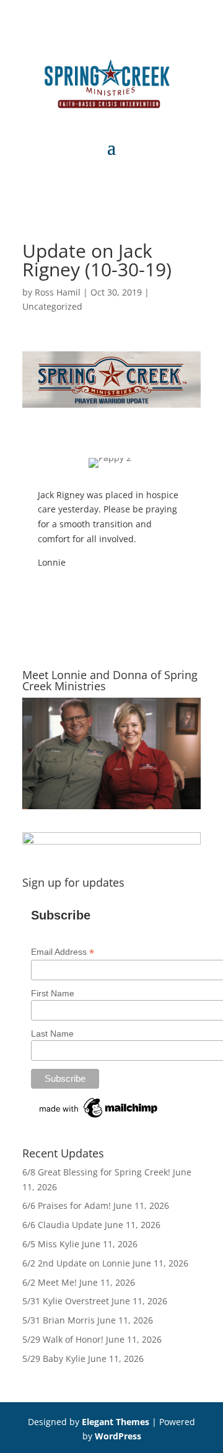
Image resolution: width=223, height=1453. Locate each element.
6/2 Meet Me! (49, 1282)
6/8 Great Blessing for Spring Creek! (96, 1172)
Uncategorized (52, 306)
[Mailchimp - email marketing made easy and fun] (99, 1118)
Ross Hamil (58, 292)
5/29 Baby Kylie (53, 1358)
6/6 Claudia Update (62, 1225)
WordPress (118, 1436)
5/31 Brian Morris (58, 1320)
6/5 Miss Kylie (50, 1244)
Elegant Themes (115, 1422)
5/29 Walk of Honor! (62, 1339)
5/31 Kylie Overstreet (65, 1301)
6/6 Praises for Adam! (66, 1205)
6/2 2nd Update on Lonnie (76, 1263)
